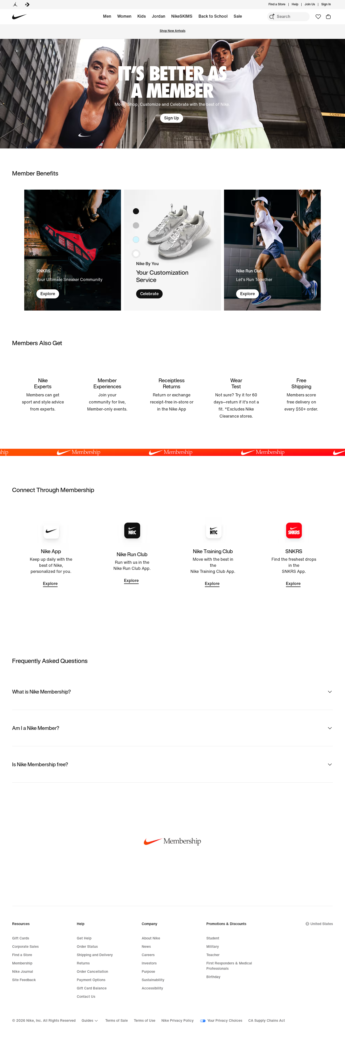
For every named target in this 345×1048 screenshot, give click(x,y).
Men (107, 16)
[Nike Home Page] (19, 16)
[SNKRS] (294, 568)
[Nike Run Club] (132, 568)
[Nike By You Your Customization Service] (172, 250)
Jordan (158, 16)
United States (321, 924)
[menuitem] (299, 5)
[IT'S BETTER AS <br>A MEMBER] (172, 93)
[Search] (271, 16)
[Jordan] (15, 5)
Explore (47, 294)
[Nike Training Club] (213, 568)
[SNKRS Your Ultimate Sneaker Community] (72, 250)
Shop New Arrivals (172, 31)
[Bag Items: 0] (328, 16)
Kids (141, 16)
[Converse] (27, 5)
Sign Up (171, 118)
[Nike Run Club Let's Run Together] (272, 250)
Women (124, 16)
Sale (238, 16)
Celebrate (149, 294)
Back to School (213, 16)
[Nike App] (51, 568)
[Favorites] (318, 16)
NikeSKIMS (181, 16)
